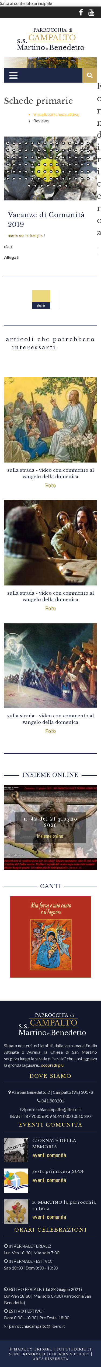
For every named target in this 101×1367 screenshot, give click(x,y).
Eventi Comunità (49, 1155)
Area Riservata (50, 1359)
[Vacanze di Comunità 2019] (50, 168)
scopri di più (52, 1064)
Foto (50, 485)
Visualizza (56, 114)
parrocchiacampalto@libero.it (53, 1109)
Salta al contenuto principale (26, 3)
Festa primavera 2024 (58, 1171)
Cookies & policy (69, 1354)
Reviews (41, 120)
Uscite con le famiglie (25, 235)
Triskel (43, 1349)
